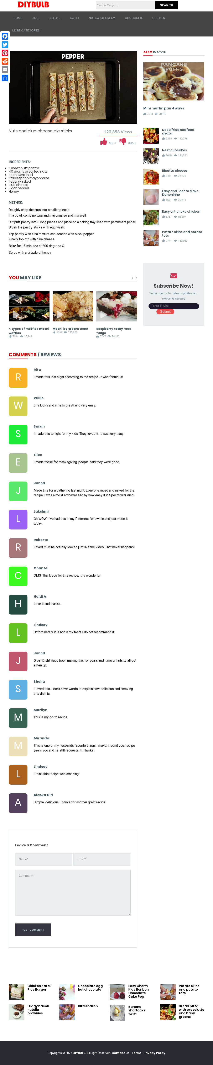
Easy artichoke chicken (181, 211)
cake (35, 18)
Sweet (74, 18)
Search (166, 5)
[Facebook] (5, 36)
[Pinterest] (5, 53)
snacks (54, 18)
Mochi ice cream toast (70, 329)
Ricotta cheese (174, 170)
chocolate (134, 18)
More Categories (25, 30)
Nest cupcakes (174, 150)
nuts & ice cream (102, 18)
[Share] (5, 78)
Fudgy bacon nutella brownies (38, 1009)
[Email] (5, 69)
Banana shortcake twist (137, 1010)
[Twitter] (5, 44)
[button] (23, 120)
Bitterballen (88, 1006)
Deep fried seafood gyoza (178, 131)
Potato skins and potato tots (182, 234)
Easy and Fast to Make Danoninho (180, 193)
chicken (158, 18)
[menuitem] (123, 120)
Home (18, 18)
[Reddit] (5, 61)
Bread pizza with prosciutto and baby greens (191, 1011)
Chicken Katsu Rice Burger (39, 988)
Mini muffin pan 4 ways (163, 108)
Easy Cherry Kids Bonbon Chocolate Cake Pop (138, 991)
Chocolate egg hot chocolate (90, 988)
